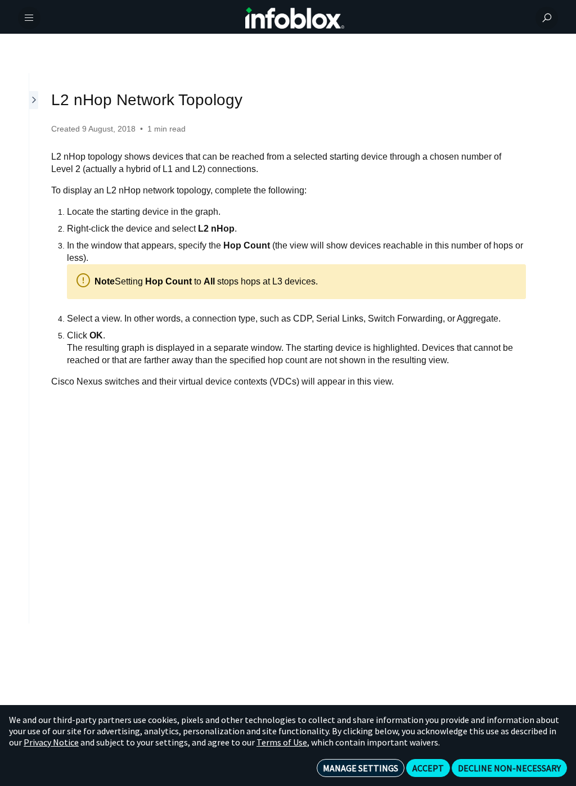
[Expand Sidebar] (34, 348)
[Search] (547, 18)
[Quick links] (294, 18)
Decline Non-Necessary (509, 768)
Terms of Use (281, 742)
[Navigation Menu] (29, 18)
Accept (428, 768)
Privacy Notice (51, 742)
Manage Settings (360, 768)
